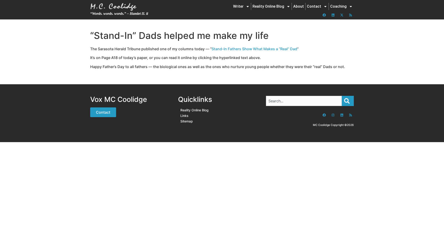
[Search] (348, 101)
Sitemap (186, 121)
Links (184, 116)
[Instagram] (333, 115)
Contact (314, 6)
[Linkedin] (333, 15)
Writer (238, 6)
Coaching (338, 6)
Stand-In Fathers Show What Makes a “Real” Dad (254, 49)
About (298, 6)
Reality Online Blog (268, 6)
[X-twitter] (342, 15)
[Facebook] (324, 15)
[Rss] (350, 15)
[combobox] (304, 101)
